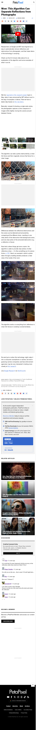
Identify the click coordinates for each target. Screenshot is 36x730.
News (4, 18)
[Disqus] (18, 579)
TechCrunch (21, 371)
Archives (27, 706)
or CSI (7, 253)
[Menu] (2, 2)
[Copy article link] (26, 21)
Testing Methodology (14, 712)
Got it (18, 553)
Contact (8, 706)
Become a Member (8, 416)
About (21, 706)
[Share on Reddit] (2, 21)
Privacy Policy (24, 712)
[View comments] (33, 18)
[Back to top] (33, 685)
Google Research (9, 371)
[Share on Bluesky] (14, 21)
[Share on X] (8, 21)
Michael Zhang (21, 18)
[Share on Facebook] (5, 21)
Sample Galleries (13, 428)
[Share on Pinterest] (20, 21)
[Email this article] (23, 21)
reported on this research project (17, 95)
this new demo (19, 102)
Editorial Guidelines (8, 709)
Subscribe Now (8, 621)
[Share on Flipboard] (17, 21)
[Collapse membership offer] (32, 405)
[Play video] (18, 33)
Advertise (15, 706)
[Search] (33, 2)
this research (12, 366)
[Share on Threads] (11, 21)
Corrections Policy (28, 709)
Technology (9, 390)
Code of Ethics (18, 709)
